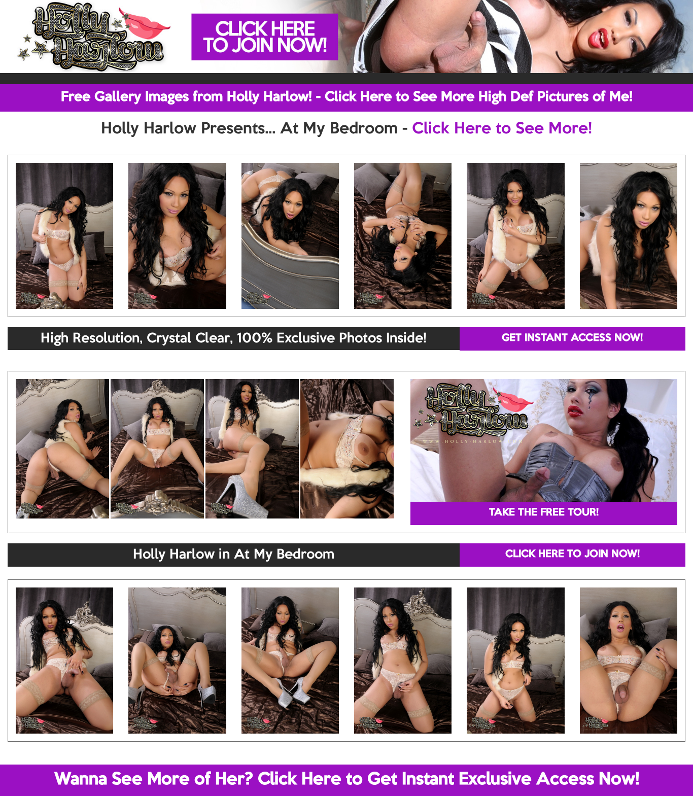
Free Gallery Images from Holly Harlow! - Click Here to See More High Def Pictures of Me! (347, 97)
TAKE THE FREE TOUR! (544, 512)
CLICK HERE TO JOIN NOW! (572, 554)
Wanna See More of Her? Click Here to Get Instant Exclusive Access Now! (346, 779)
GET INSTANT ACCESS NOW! (572, 338)
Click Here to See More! (502, 129)
